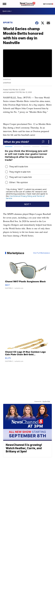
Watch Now (47, 4)
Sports (8, 22)
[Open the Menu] (4, 4)
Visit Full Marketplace (41, 253)
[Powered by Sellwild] (46, 401)
